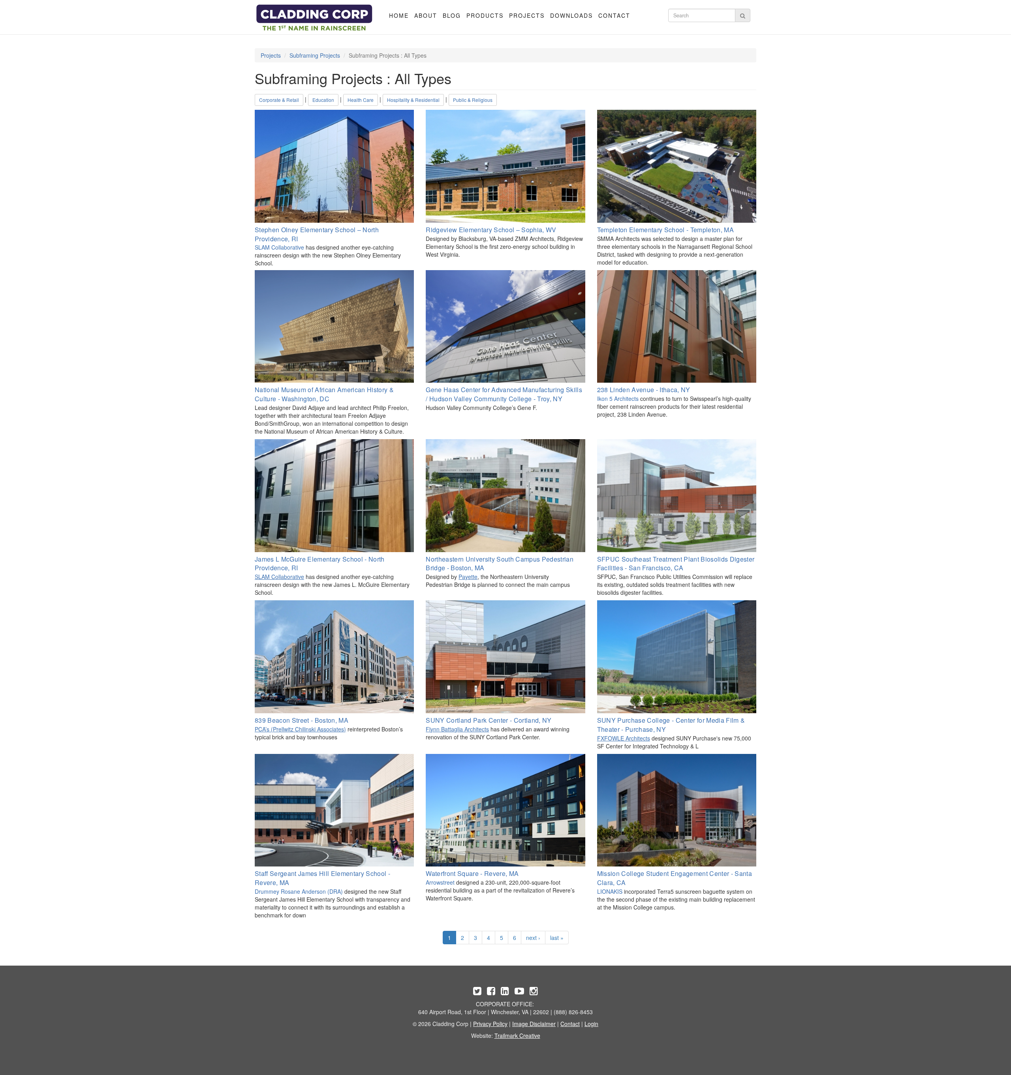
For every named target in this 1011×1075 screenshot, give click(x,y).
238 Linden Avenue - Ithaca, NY (643, 389)
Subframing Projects (314, 55)
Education (323, 99)
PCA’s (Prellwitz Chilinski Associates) (300, 729)
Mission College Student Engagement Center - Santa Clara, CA (674, 878)
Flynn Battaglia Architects (457, 729)
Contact (614, 15)
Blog (452, 15)
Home (399, 15)
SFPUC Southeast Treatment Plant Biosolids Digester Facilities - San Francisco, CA (676, 563)
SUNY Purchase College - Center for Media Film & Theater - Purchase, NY (671, 725)
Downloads (571, 15)
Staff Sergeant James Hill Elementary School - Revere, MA (322, 878)
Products (485, 15)
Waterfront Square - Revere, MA (472, 873)
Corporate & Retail (279, 99)
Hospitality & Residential (413, 99)
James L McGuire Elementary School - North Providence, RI (320, 563)
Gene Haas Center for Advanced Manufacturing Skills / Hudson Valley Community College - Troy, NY (504, 394)
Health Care (361, 99)
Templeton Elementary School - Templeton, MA (665, 229)
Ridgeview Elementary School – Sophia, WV (491, 229)
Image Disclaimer (534, 1024)
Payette (468, 577)
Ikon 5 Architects (618, 398)
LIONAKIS (609, 891)
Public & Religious (472, 99)
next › (533, 938)
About (425, 15)
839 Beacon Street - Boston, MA (301, 720)
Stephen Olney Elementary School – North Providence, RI (317, 234)
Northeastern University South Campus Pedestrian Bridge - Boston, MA (499, 563)
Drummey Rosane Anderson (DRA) (299, 891)
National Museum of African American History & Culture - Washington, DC (324, 394)
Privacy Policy (490, 1024)
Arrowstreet (440, 882)
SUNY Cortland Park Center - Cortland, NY (488, 720)
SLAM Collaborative (279, 247)
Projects (527, 15)
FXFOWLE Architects (623, 738)
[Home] (314, 17)
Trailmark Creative (517, 1035)
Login (591, 1024)
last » (557, 938)
